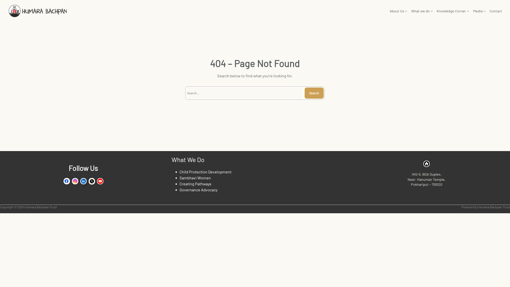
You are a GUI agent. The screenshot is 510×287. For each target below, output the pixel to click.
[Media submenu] (484, 11)
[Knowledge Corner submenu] (468, 11)
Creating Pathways (195, 183)
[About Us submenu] (406, 11)
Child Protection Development (205, 171)
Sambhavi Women (195, 177)
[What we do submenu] (432, 11)
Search (314, 93)
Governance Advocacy (198, 189)
